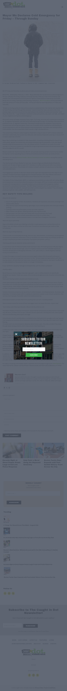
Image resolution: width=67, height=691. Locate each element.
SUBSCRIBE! (34, 355)
